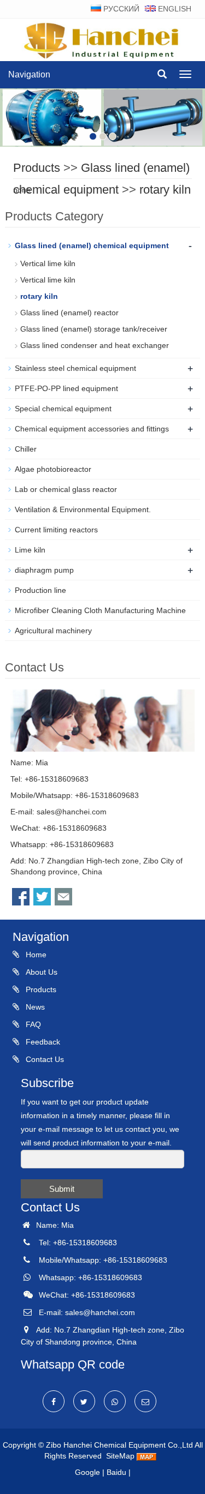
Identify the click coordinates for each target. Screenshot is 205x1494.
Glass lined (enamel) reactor (69, 312)
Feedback (42, 1041)
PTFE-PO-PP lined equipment (66, 388)
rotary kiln (165, 189)
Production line (40, 590)
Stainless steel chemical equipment (75, 368)
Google (87, 1472)
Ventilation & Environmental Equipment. (83, 509)
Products (36, 168)
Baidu (116, 1472)
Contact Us (44, 1059)
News (34, 1007)
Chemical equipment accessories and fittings (92, 428)
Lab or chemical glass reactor (66, 489)
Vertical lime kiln (47, 263)
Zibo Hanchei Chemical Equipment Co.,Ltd (119, 1445)
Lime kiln (30, 549)
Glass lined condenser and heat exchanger (94, 345)
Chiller (26, 449)
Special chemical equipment (63, 408)
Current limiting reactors (56, 529)
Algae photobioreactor (53, 469)
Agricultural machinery (53, 630)
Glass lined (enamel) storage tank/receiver (93, 329)
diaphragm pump (44, 570)
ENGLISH (173, 8)
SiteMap (120, 1455)
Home (35, 954)
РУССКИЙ (120, 8)
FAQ (32, 1024)
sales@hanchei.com (72, 811)
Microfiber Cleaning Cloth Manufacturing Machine (100, 610)
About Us (40, 972)
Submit (61, 1188)
